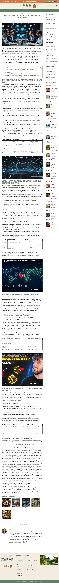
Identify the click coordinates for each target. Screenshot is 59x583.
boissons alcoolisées (49, 47)
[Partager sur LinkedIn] (26, 524)
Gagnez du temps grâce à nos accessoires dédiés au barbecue (51, 19)
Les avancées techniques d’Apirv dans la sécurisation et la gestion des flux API (20, 73)
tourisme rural (51, 82)
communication (48, 58)
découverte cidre (53, 61)
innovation (50, 69)
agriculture (48, 46)
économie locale (49, 85)
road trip (53, 79)
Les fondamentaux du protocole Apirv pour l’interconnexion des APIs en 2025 (20, 69)
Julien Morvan (27, 21)
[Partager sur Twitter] (20, 524)
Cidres (27, 10)
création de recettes (54, 58)
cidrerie (47, 53)
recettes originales (48, 79)
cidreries (48, 55)
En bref (22, 13)
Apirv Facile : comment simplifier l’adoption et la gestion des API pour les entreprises (22, 75)
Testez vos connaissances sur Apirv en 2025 (13, 76)
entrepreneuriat (52, 63)
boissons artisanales (51, 49)
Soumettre (16, 447)
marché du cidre (52, 72)
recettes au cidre (52, 77)
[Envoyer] (57, 6)
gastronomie (52, 66)
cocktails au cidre (53, 56)
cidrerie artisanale (53, 53)
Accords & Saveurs (13, 10)
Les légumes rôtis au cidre (50, 24)
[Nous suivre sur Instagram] (57, 2)
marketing (48, 74)
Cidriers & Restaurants (35, 10)
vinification (52, 83)
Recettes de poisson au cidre (51, 31)
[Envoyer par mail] (22, 524)
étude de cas (54, 85)
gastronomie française (49, 68)
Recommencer (26, 447)
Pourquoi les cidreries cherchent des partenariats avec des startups (51, 37)
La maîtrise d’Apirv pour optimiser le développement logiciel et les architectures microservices (21, 71)
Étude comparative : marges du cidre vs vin (51, 27)
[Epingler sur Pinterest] (24, 524)
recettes (48, 77)
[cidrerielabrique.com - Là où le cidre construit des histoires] (29, 6)
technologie (48, 80)
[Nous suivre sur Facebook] (55, 2)
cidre (48, 51)
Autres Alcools (21, 10)
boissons (53, 46)
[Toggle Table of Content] (40, 68)
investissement (51, 71)
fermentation (51, 64)
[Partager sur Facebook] (18, 524)
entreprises (47, 64)
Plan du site (40, 581)
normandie (53, 74)
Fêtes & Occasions (46, 10)
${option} (20, 508)
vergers (49, 83)
